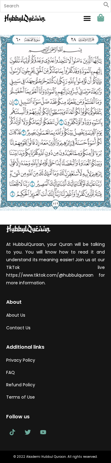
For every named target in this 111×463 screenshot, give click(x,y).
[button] (106, 6)
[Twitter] (28, 432)
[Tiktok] (12, 432)
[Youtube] (43, 432)
